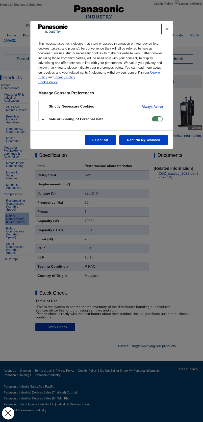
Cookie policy (48, 82)
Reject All (100, 140)
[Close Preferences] (8, 413)
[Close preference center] (167, 29)
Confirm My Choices (143, 140)
